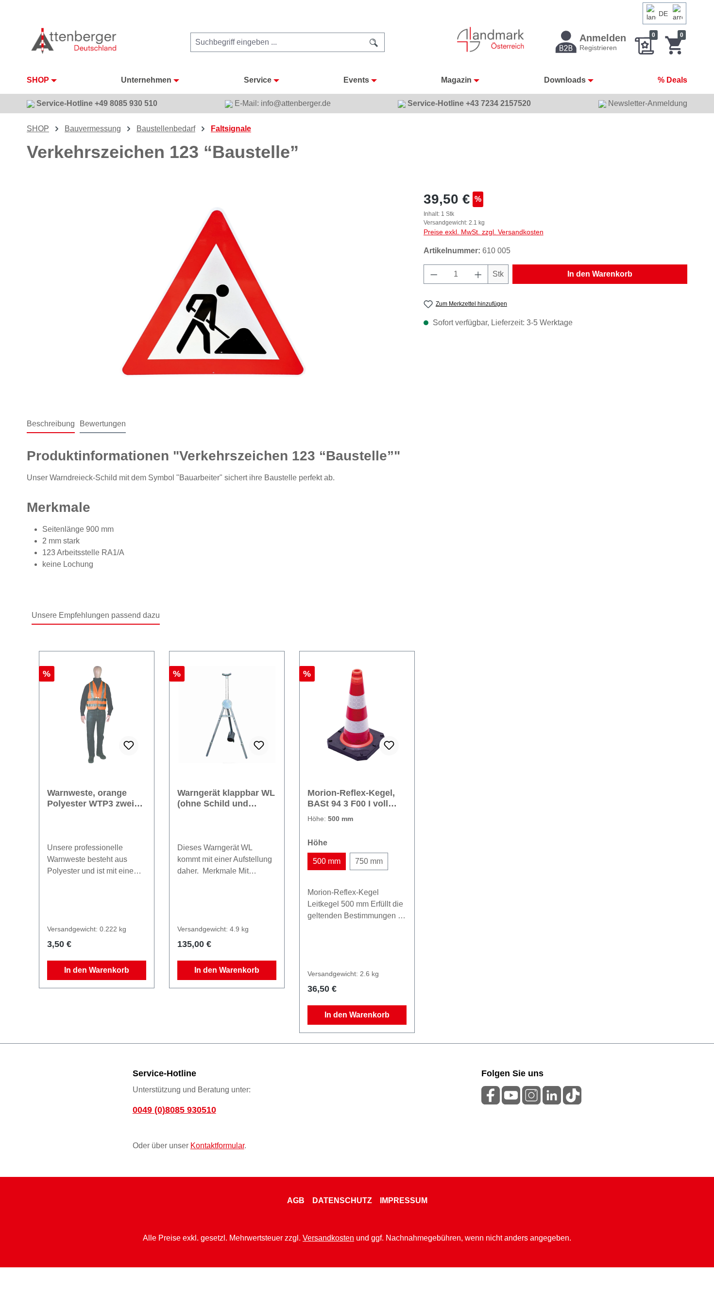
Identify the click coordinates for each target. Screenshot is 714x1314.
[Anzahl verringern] (434, 274)
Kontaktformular (217, 1145)
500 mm (326, 861)
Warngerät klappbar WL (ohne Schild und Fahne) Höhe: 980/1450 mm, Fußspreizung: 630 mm (226, 798)
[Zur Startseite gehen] (74, 40)
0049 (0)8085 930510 (174, 1110)
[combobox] (277, 42)
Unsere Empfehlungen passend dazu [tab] (96, 615)
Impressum (403, 1200)
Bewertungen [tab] (103, 424)
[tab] (51, 424)
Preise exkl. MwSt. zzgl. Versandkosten (484, 232)
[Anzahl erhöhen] (478, 274)
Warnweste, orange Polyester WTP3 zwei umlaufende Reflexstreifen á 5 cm (91, 798)
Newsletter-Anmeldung (646, 103)
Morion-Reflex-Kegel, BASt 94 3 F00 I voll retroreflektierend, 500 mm (353, 798)
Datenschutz (342, 1200)
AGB (296, 1200)
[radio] (326, 861)
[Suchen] (374, 42)
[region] (215, 293)
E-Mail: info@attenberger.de (282, 103)
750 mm (369, 861)
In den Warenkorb (599, 274)
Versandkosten (328, 1238)
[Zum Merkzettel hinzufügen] (128, 745)
